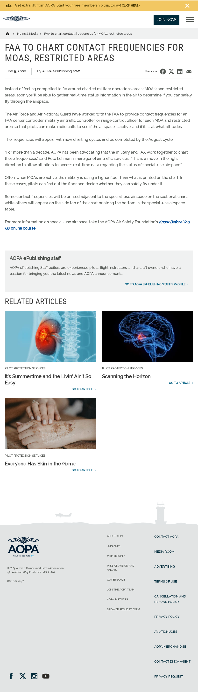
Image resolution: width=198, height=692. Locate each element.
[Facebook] (12, 676)
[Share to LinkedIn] (180, 71)
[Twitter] (24, 676)
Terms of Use (165, 581)
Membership (116, 555)
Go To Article (82, 389)
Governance (116, 579)
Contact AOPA (166, 536)
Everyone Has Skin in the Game (40, 464)
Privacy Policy (167, 616)
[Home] (10, 33)
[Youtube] (46, 676)
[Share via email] (189, 71)
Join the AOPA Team (120, 589)
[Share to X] (171, 71)
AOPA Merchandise (170, 646)
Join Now (166, 19)
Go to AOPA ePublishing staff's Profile (155, 284)
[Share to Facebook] (163, 71)
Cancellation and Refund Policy (170, 599)
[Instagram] (35, 676)
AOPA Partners (117, 599)
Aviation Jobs (165, 631)
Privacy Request (168, 676)
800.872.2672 (15, 581)
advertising (164, 566)
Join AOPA (113, 546)
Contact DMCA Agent (172, 661)
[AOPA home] (16, 20)
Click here (130, 5)
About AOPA (115, 536)
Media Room (164, 551)
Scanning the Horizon (126, 376)
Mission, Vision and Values (120, 567)
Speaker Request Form (123, 609)
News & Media (28, 33)
